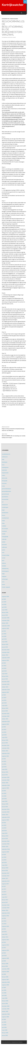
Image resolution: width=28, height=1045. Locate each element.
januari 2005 (5, 1035)
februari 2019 (5, 835)
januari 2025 (5, 647)
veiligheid (4, 576)
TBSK (3, 573)
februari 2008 (5, 976)
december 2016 (5, 905)
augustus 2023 (5, 692)
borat (3, 464)
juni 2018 (4, 857)
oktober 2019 (5, 814)
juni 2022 (4, 729)
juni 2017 (4, 889)
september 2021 (6, 753)
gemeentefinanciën (6, 491)
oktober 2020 (5, 782)
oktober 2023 (5, 687)
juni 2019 (4, 825)
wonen (3, 584)
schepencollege (5, 555)
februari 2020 (5, 804)
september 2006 (6, 982)
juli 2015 (4, 929)
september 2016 (6, 913)
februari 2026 (5, 612)
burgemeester (5, 18)
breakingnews (5, 467)
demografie (4, 480)
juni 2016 (4, 921)
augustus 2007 (5, 979)
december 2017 (5, 873)
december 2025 (5, 617)
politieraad (4, 547)
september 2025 (6, 625)
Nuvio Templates (19, 1042)
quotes (3, 549)
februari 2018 (5, 867)
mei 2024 (4, 668)
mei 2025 (4, 636)
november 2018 (5, 843)
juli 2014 (4, 942)
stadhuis (4, 563)
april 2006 (4, 995)
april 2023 (4, 702)
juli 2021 (4, 758)
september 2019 (6, 817)
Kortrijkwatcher (13, 5)
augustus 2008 (5, 971)
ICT (3, 502)
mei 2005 (4, 1024)
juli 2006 (4, 987)
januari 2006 (5, 1003)
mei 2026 (4, 604)
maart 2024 (4, 673)
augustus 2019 (5, 820)
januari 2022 (5, 742)
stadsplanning (5, 568)
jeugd (3, 510)
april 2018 (4, 862)
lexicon (3, 515)
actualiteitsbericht (6, 454)
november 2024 (5, 652)
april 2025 (4, 639)
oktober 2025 (5, 623)
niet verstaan (5, 528)
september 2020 (6, 785)
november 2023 (5, 684)
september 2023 (6, 689)
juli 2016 (4, 918)
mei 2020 (4, 796)
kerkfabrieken (5, 512)
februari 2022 (5, 740)
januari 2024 (5, 679)
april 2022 (4, 734)
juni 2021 (4, 761)
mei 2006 (4, 992)
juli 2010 (4, 953)
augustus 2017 (5, 883)
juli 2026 (4, 599)
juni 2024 (4, 665)
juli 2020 (4, 790)
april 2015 (4, 931)
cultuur (3, 475)
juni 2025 (4, 633)
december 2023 (5, 681)
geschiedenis (5, 496)
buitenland (4, 470)
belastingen (4, 462)
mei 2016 (4, 923)
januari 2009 (5, 966)
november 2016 (5, 907)
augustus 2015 (5, 926)
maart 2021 (4, 769)
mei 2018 (4, 859)
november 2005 (5, 1008)
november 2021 (5, 748)
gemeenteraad (5, 494)
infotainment (5, 504)
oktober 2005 (5, 1011)
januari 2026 (5, 615)
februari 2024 (5, 676)
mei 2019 (4, 828)
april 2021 (4, 766)
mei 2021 (4, 764)
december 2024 (5, 649)
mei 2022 (4, 732)
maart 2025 (4, 641)
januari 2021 (5, 774)
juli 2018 (4, 854)
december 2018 (5, 841)
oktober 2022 (5, 718)
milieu (3, 523)
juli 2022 (4, 726)
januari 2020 (5, 806)
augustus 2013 (5, 945)
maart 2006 (4, 998)
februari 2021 (5, 772)
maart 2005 (4, 1030)
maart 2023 (4, 705)
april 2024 (4, 671)
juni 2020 (4, 793)
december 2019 (5, 809)
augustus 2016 (5, 915)
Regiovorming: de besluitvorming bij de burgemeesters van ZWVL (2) (13, 428)
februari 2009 (5, 963)
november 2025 (5, 620)
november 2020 (5, 780)
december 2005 (5, 1006)
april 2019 (4, 830)
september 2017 (6, 881)
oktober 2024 (5, 655)
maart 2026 (4, 609)
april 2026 (4, 607)
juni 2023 (4, 697)
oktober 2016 (5, 910)
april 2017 (4, 894)
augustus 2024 (5, 660)
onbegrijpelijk (5, 536)
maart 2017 (4, 897)
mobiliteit (4, 526)
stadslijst (4, 565)
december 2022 (5, 713)
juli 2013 (4, 947)
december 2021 (5, 745)
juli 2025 (4, 631)
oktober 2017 (5, 878)
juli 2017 (4, 886)
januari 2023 (5, 710)
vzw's (3, 581)
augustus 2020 (5, 788)
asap (3, 459)
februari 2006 (5, 1000)
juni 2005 (4, 1022)
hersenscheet (5, 499)
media (3, 520)
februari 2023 (5, 708)
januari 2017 (5, 902)
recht (3, 552)
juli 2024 (4, 663)
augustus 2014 (5, 939)
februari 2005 (5, 1032)
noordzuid (4, 531)
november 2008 (5, 968)
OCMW (3, 534)
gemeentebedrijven (6, 488)
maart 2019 (4, 833)
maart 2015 (4, 934)
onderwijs (4, 539)
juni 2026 (4, 601)
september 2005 (6, 1014)
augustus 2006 (5, 984)
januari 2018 (5, 870)
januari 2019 (5, 838)
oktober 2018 (5, 846)
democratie (4, 478)
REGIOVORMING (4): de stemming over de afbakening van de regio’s (14, 435)
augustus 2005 (5, 1016)
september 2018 (6, 849)
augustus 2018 (5, 851)
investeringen (5, 507)
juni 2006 (4, 990)
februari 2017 (5, 899)
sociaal (3, 557)
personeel (4, 544)
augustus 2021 (5, 756)
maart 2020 (4, 801)
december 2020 (5, 777)
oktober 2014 (5, 937)
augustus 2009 (5, 958)
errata (3, 486)
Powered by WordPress (6, 1042)
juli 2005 (4, 1019)
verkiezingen (5, 579)
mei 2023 (4, 700)
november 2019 (5, 812)
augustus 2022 (5, 724)
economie (4, 483)
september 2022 (6, 721)
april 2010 (4, 955)
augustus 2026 (5, 596)
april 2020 (4, 798)
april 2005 (4, 1027)
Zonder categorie (6, 587)
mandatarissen (5, 518)
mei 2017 (4, 891)
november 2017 (5, 875)
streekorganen (14, 18)
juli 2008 (4, 974)
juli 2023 (4, 695)
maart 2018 (4, 865)
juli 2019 (4, 822)
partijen (3, 541)
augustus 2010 (5, 950)
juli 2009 (4, 961)
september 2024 (6, 657)
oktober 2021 (5, 750)
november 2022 (5, 716)
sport (3, 560)
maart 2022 (4, 737)
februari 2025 (5, 644)
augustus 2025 (5, 628)
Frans (14, 37)
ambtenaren (5, 456)
